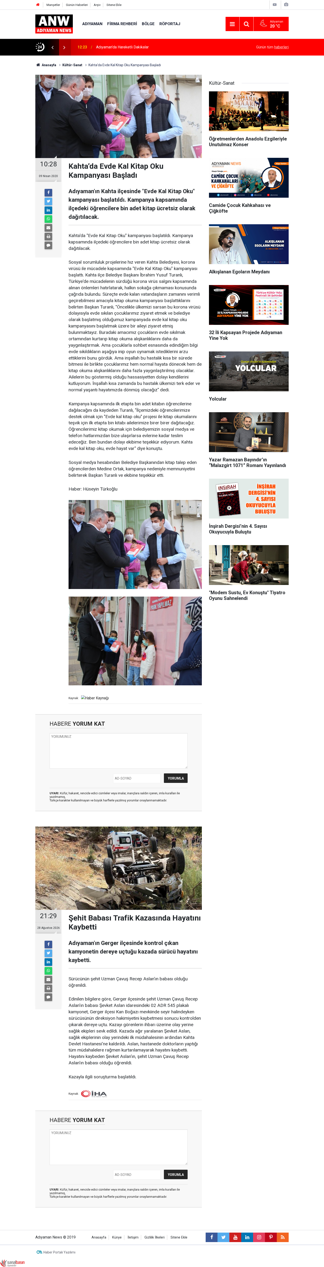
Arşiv (97, 5)
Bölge (148, 23)
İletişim (133, 1237)
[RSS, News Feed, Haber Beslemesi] (283, 1237)
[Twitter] (48, 201)
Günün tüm (272, 47)
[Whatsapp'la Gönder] (48, 219)
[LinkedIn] (48, 210)
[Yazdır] (48, 236)
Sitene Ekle (113, 5)
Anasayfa (99, 1237)
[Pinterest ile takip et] (271, 1237)
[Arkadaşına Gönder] (48, 228)
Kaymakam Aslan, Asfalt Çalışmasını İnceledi (133, 47)
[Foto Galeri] (286, 4)
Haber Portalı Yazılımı (59, 1252)
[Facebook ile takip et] (212, 1237)
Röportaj (169, 23)
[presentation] (52, 47)
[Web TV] (274, 4)
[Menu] (232, 24)
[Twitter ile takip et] (223, 1237)
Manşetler (53, 5)
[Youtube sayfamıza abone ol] (235, 1237)
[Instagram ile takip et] (259, 1237)
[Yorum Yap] (48, 245)
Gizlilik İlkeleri (154, 1237)
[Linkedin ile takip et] (247, 1237)
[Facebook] (48, 192)
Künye (117, 1237)
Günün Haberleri (77, 5)
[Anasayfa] (38, 5)
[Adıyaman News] (54, 23)
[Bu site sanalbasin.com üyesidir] (12, 1263)
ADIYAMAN (92, 23)
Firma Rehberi (122, 23)
